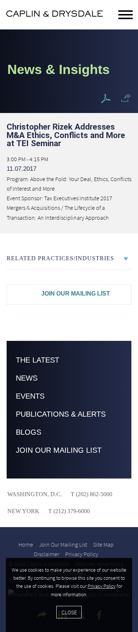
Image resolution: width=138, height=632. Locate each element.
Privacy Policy (81, 554)
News (27, 378)
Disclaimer (46, 554)
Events (30, 396)
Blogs (28, 432)
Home (25, 544)
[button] (126, 98)
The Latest (37, 360)
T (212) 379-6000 (68, 511)
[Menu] (125, 15)
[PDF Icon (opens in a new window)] (105, 99)
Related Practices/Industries (60, 258)
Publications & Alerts (61, 414)
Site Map (103, 544)
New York (23, 511)
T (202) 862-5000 (90, 494)
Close (69, 612)
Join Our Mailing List (75, 293)
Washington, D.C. (34, 494)
